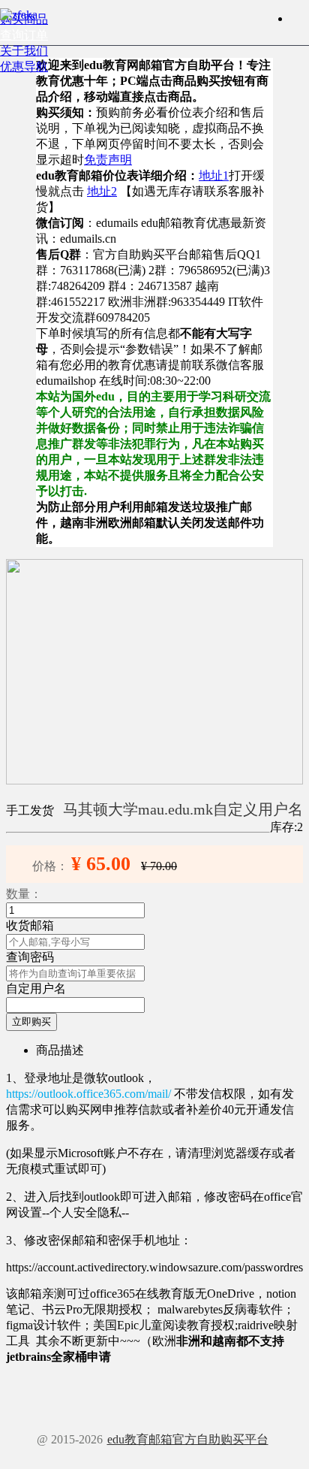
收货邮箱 (30, 925)
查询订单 (24, 35)
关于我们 (24, 50)
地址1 (214, 175)
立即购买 (31, 1021)
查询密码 (30, 957)
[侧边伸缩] (297, 18)
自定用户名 (36, 988)
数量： (24, 893)
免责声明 (108, 159)
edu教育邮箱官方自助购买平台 (187, 1439)
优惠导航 (24, 66)
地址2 (102, 191)
